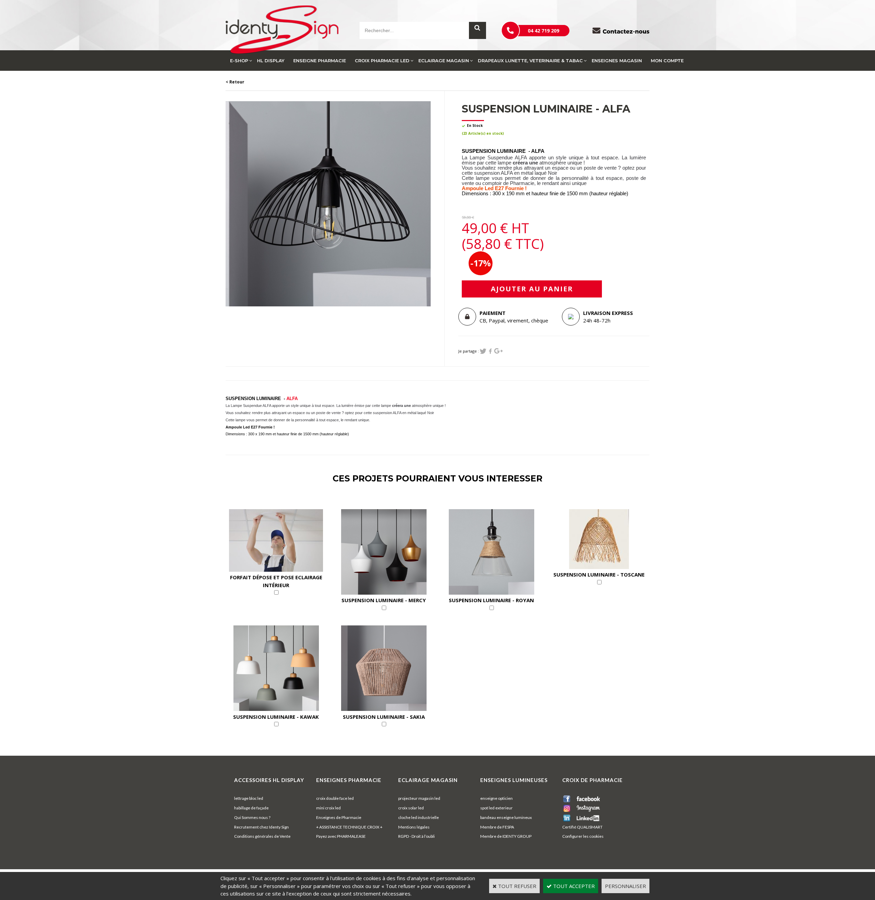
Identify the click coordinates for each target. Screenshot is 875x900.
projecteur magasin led (419, 798)
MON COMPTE (667, 60)
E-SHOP (239, 60)
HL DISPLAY (270, 60)
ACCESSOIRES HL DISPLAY (269, 780)
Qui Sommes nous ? (252, 817)
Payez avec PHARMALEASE (341, 836)
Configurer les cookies (583, 836)
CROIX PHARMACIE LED (382, 60)
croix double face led (335, 798)
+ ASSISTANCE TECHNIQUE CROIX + (349, 827)
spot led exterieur (496, 807)
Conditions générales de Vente (262, 836)
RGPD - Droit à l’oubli (416, 836)
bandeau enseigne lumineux (506, 817)
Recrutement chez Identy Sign (261, 827)
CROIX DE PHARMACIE (592, 780)
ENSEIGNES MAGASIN (617, 60)
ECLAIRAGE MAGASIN (443, 60)
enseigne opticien (496, 798)
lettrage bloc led (248, 798)
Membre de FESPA (497, 827)
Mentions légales (414, 827)
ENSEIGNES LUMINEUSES (514, 780)
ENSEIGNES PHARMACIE (348, 780)
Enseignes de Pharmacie (338, 817)
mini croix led (328, 807)
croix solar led (411, 807)
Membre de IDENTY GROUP (505, 836)
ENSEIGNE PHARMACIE (319, 60)
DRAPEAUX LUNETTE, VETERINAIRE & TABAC (530, 60)
